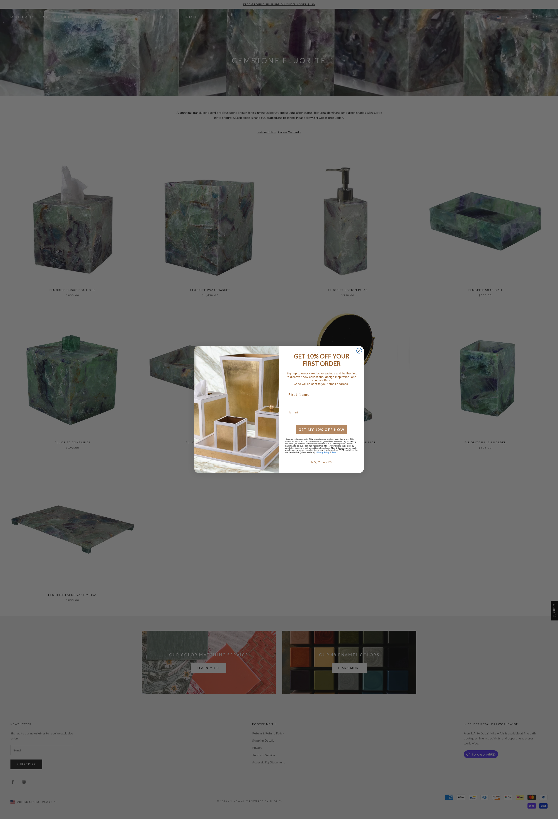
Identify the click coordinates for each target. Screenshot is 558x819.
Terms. (335, 452)
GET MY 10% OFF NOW (321, 429)
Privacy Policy (322, 452)
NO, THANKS (321, 462)
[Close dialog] (359, 350)
